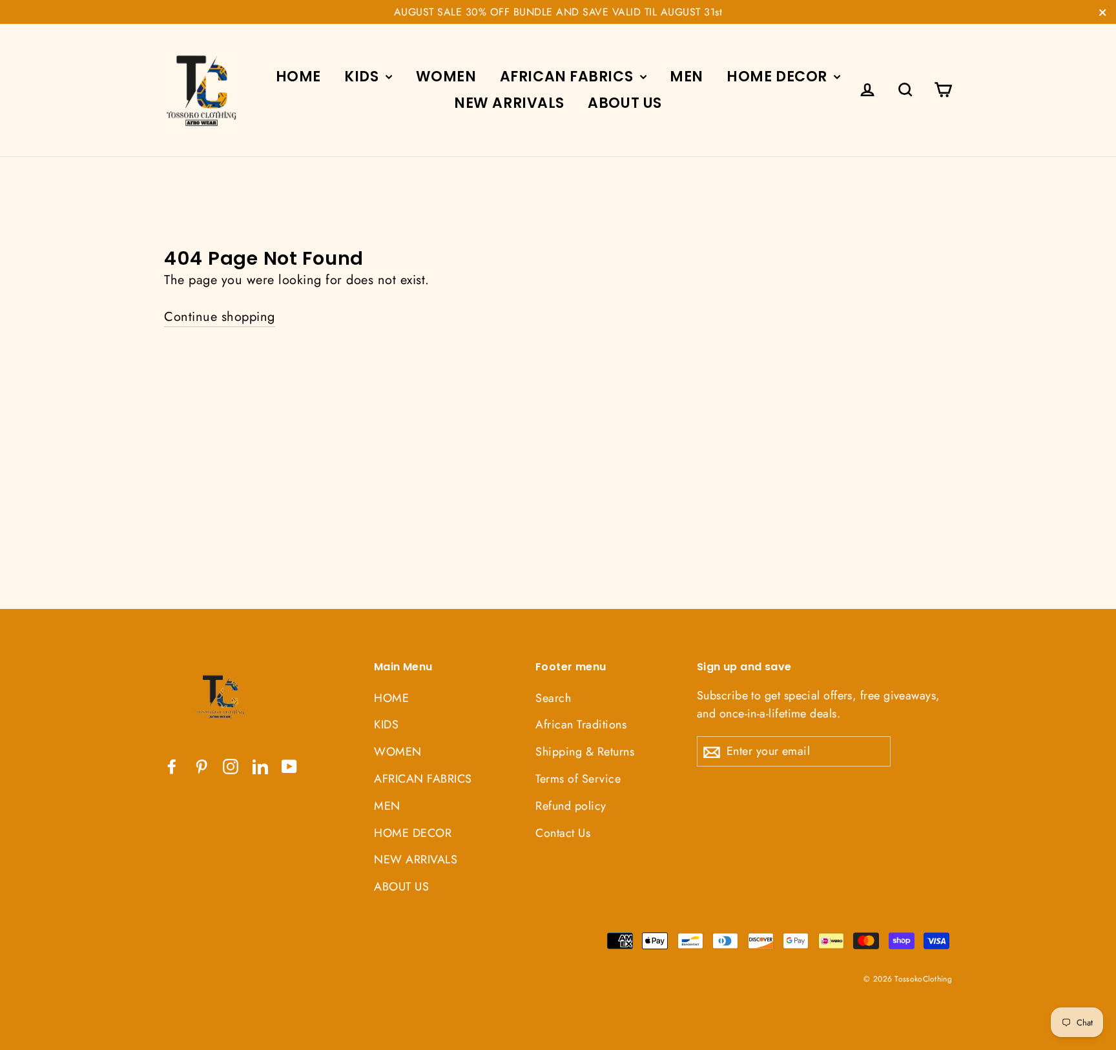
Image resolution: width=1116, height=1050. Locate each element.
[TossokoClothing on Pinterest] (201, 766)
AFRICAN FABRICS (568, 77)
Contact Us (562, 833)
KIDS (363, 77)
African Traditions (580, 724)
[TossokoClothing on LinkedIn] (260, 766)
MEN (686, 77)
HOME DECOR (779, 77)
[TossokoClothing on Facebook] (172, 766)
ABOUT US (624, 103)
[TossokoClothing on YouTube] (289, 766)
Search (553, 698)
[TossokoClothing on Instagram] (230, 766)
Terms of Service (578, 778)
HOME (298, 77)
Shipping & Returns (584, 751)
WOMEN (446, 77)
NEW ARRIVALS (509, 103)
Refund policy (570, 806)
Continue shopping (219, 316)
